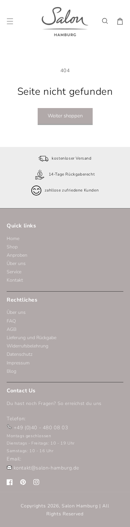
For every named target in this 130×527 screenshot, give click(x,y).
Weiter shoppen (65, 115)
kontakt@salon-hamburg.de (46, 467)
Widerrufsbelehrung (27, 346)
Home (13, 238)
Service (14, 272)
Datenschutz (19, 354)
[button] (105, 21)
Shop (12, 247)
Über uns (16, 263)
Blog (11, 371)
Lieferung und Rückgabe (31, 337)
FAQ (11, 321)
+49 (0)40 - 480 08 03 (41, 427)
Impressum (18, 363)
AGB (11, 329)
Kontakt (15, 280)
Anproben (17, 255)
